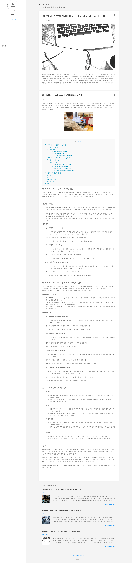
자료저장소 (48, 4)
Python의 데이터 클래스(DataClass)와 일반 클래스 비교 (62, 510)
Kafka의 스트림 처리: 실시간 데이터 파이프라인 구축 (73, 15)
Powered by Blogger (79, 555)
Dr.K (12, 14)
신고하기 (78, 559)
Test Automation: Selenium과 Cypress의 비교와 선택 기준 (63, 489)
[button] (114, 15)
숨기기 (80, 141)
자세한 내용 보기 (110, 504)
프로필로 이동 (12, 19)
